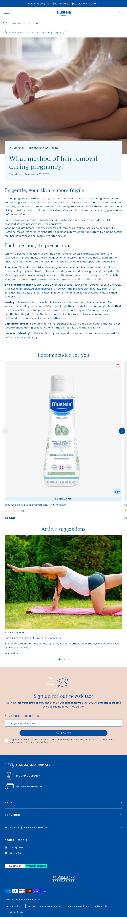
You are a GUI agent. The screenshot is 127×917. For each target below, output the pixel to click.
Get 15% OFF (95, 477)
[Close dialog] (124, 432)
